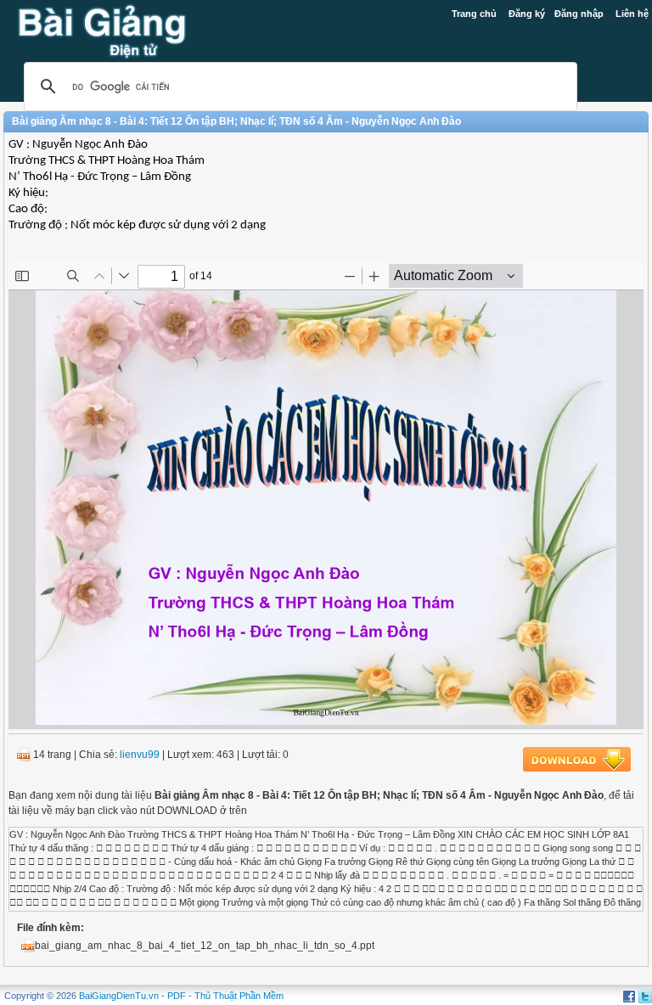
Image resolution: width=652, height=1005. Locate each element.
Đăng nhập (579, 13)
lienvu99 (140, 755)
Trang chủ (474, 13)
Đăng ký (527, 13)
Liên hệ (632, 13)
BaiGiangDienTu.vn (119, 996)
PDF (176, 996)
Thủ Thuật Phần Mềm (239, 996)
